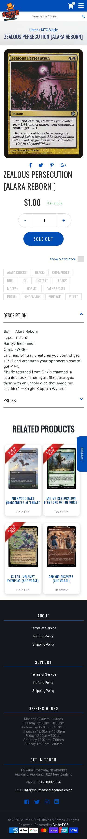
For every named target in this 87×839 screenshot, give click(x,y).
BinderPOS (61, 825)
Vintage (55, 296)
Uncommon (33, 296)
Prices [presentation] (9, 400)
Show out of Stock (62, 259)
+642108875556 (49, 782)
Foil (25, 280)
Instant (42, 280)
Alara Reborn (17, 272)
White (73, 296)
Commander (60, 272)
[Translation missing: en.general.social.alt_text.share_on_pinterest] (52, 165)
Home (33, 30)
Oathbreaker (55, 288)
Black (39, 272)
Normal (32, 288)
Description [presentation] (14, 315)
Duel (10, 280)
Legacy (62, 280)
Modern (12, 288)
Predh (11, 296)
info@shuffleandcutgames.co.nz (48, 790)
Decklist (82, 453)
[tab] (43, 317)
